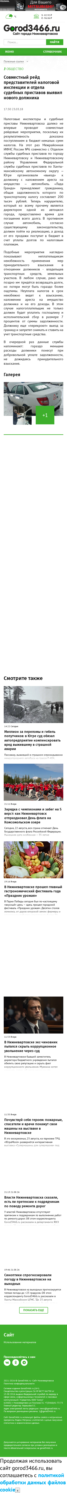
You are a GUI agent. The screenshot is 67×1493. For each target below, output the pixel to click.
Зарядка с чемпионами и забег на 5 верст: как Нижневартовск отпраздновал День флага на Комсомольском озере (32, 815)
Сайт (9, 1335)
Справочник (52, 51)
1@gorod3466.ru (47, 1411)
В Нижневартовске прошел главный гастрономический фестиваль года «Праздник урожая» (33, 891)
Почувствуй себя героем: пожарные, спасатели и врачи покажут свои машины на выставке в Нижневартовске (33, 1126)
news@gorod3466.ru (50, 1408)
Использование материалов (20, 1342)
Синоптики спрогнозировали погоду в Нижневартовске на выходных (28, 1279)
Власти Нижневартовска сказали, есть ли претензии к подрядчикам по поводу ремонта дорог (31, 1201)
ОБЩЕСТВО (15, 69)
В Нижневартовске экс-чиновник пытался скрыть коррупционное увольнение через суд (31, 1046)
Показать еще (33, 1310)
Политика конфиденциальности (19, 1383)
